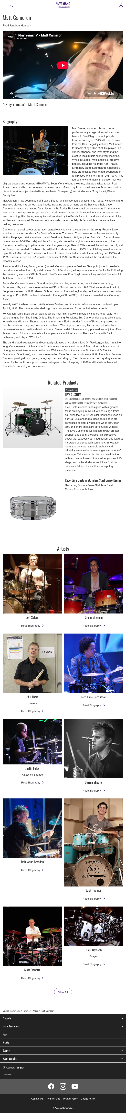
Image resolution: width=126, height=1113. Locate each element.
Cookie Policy (88, 1098)
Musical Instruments (11, 1010)
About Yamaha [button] (10, 1058)
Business (7, 1074)
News (5, 1034)
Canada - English (15, 1067)
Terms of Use (53, 1098)
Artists (35, 1010)
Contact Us (37, 1098)
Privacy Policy (70, 1098)
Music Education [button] (11, 1026)
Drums (27, 1010)
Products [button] (7, 1018)
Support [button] (6, 1050)
